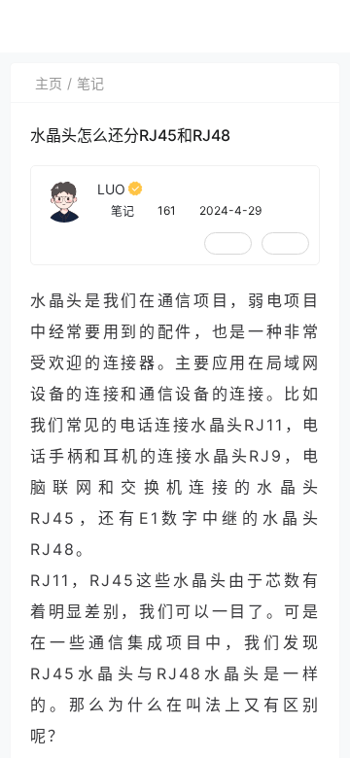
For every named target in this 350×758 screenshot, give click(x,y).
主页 (48, 83)
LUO (111, 189)
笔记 (90, 83)
